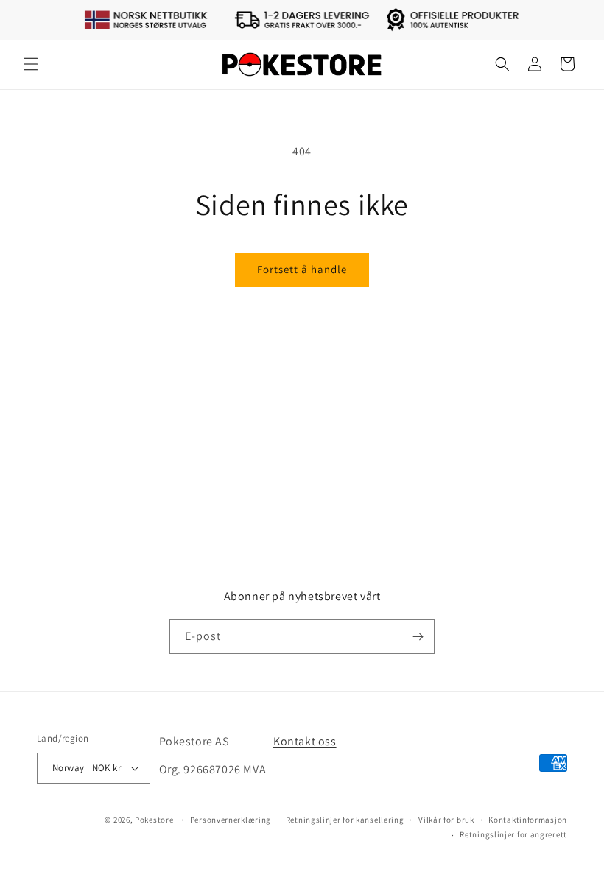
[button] (31, 64)
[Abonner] (417, 636)
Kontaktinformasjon (527, 820)
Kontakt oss (305, 741)
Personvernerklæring (230, 820)
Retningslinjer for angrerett (513, 834)
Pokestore (154, 820)
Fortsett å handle (302, 269)
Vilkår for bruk (446, 820)
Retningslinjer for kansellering (345, 820)
